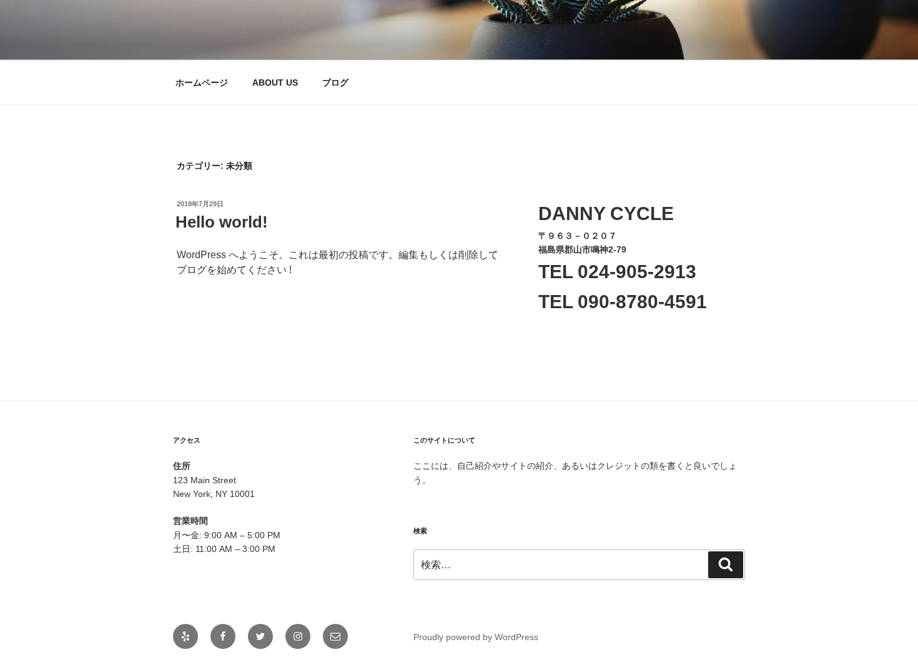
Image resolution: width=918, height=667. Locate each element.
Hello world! (221, 222)
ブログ (335, 83)
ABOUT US (275, 83)
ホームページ (201, 83)
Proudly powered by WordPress (475, 637)
